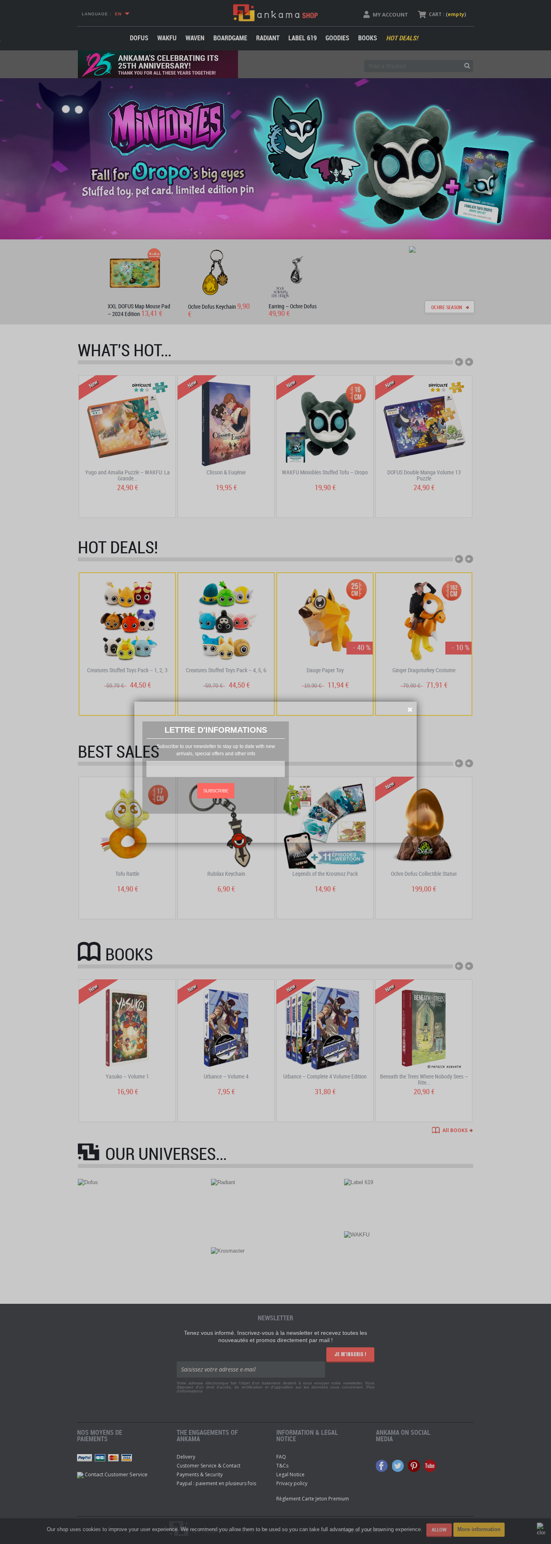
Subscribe (215, 790)
